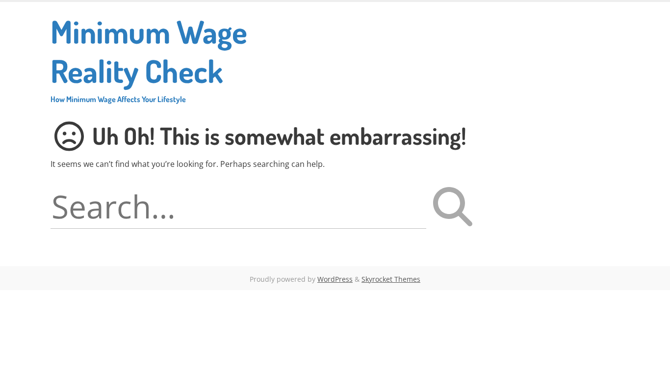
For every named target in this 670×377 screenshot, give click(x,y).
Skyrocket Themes (390, 279)
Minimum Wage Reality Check (149, 57)
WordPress (335, 279)
